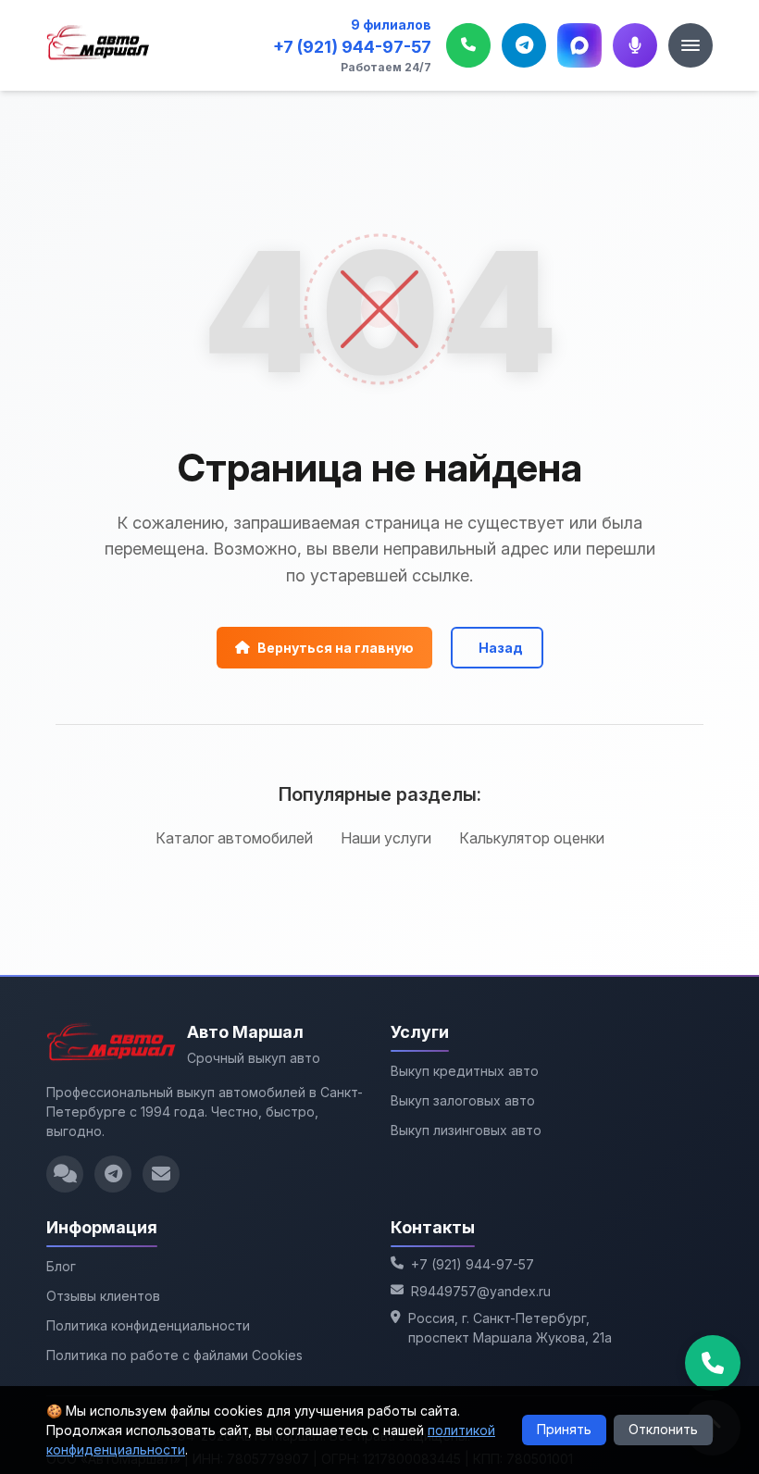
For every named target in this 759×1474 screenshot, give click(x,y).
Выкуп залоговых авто (463, 1100)
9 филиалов (391, 24)
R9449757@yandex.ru (481, 1291)
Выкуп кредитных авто (465, 1071)
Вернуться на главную (335, 648)
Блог (61, 1266)
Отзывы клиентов (103, 1296)
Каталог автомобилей (234, 838)
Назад (501, 648)
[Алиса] (635, 45)
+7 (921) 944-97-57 (352, 46)
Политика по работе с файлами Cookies (174, 1355)
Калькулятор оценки (531, 838)
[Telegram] (524, 45)
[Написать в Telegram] (112, 1174)
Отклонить (663, 1429)
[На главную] (98, 45)
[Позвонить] (468, 45)
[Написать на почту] (161, 1174)
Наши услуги (386, 838)
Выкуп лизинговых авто (466, 1130)
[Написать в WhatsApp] (64, 1174)
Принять (564, 1429)
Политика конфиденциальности (148, 1325)
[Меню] (690, 45)
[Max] (579, 45)
